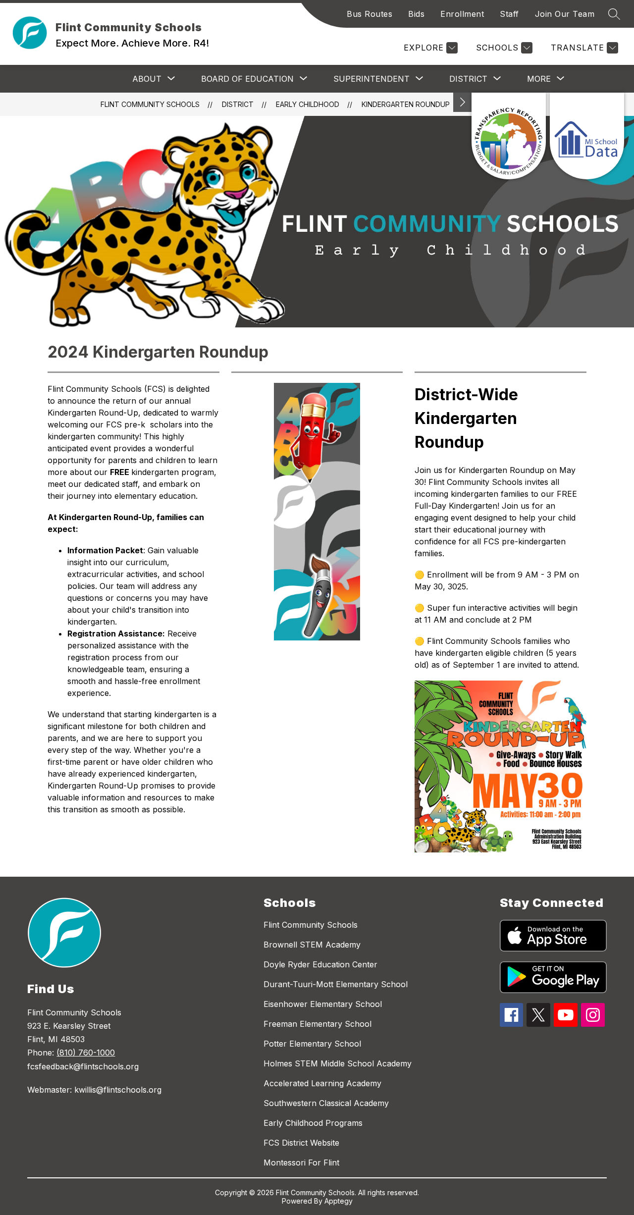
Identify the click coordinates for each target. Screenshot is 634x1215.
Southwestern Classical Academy (326, 1103)
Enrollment (462, 14)
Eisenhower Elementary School (323, 1004)
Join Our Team (565, 14)
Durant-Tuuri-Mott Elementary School (336, 984)
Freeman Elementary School (317, 1024)
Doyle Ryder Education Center (320, 964)
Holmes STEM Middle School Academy (338, 1063)
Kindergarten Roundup (406, 104)
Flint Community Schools (150, 104)
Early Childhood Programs (313, 1123)
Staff (509, 14)
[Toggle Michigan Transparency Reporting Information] (462, 102)
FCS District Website (301, 1143)
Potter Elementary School (312, 1044)
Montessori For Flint (301, 1162)
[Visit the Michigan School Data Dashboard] (587, 136)
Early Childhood (307, 104)
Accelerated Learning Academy (322, 1083)
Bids (416, 14)
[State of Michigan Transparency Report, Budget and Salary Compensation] (509, 136)
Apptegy (338, 1201)
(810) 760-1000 (85, 1052)
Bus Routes (369, 14)
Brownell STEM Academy (312, 945)
